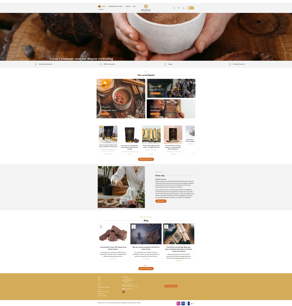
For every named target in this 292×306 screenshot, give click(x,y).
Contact (100, 289)
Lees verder (113, 258)
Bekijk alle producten (145, 159)
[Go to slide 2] (146, 265)
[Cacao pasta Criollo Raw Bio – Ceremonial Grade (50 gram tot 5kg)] (129, 135)
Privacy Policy (101, 293)
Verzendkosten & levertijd (104, 287)
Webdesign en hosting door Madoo (128, 302)
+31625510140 (129, 284)
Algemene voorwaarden (103, 291)
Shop (99, 281)
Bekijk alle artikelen (145, 268)
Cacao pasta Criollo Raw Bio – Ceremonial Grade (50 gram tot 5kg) (130, 147)
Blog (99, 285)
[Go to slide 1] (145, 265)
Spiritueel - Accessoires (108, 151)
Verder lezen (160, 201)
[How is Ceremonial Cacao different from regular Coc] (176, 280)
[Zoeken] (174, 7)
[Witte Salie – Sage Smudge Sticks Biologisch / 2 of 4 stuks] (194, 132)
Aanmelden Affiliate (102, 295)
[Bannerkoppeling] (146, 36)
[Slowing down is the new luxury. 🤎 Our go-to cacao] (152, 280)
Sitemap (139, 302)
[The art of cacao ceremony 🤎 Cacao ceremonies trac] (164, 280)
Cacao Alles (103, 149)
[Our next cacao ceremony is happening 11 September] (188, 280)
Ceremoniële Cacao (111, 149)
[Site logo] (146, 7)
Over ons (100, 283)
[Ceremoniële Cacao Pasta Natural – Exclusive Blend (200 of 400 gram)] (173, 135)
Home (99, 279)
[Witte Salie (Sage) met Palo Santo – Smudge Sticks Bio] (151, 135)
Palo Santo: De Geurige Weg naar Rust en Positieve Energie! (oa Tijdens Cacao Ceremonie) (178, 249)
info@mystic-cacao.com (132, 286)
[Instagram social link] (123, 292)
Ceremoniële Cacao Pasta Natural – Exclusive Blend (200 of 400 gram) (173, 147)
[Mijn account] (183, 7)
